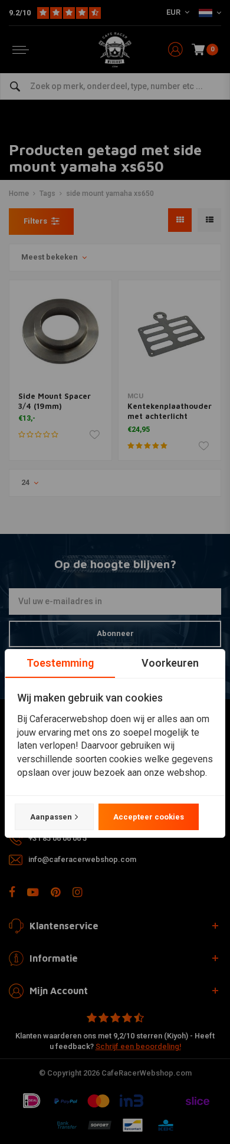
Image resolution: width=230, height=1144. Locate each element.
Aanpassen (51, 816)
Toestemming (60, 663)
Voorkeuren (170, 663)
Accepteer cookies (148, 816)
